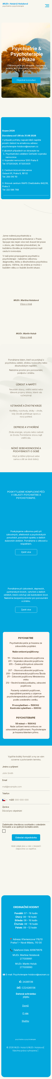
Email (4, 780)
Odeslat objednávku (26, 837)
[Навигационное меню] (47, 5)
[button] (26, 337)
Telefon (5, 793)
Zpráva (5, 807)
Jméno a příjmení (10, 767)
